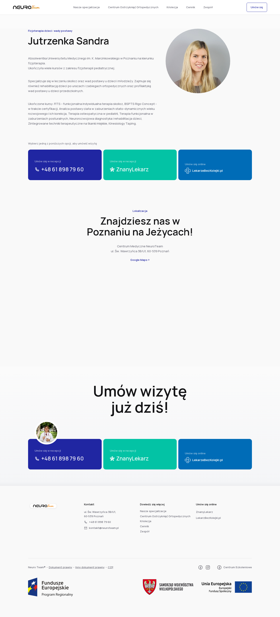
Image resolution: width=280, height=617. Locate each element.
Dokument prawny (60, 567)
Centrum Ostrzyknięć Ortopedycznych (133, 7)
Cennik (190, 7)
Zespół (208, 7)
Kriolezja (172, 7)
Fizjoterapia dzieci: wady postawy (50, 31)
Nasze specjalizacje (86, 7)
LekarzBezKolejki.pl (208, 518)
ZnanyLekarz (204, 512)
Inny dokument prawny (90, 567)
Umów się (257, 7)
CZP (110, 567)
